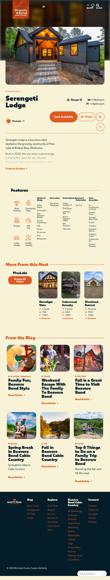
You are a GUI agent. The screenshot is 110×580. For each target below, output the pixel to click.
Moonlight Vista (46, 303)
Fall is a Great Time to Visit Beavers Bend (88, 386)
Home (9, 91)
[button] (87, 117)
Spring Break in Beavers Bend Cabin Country (20, 453)
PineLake (16, 121)
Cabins (17, 91)
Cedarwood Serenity (69, 303)
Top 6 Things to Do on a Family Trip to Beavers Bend (87, 455)
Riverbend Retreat (91, 303)
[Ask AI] (104, 574)
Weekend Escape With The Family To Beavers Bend (54, 388)
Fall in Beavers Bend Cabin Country (53, 453)
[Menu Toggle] (43, 6)
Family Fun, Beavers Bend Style (19, 384)
